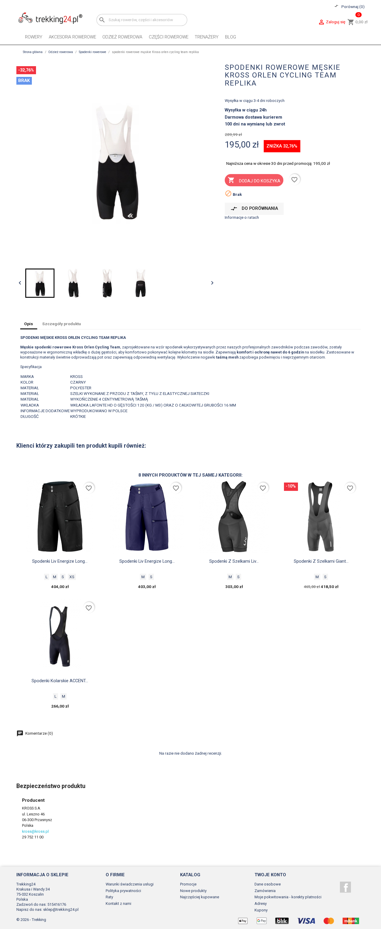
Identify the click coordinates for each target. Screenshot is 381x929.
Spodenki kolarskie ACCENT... (60, 680)
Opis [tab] (28, 323)
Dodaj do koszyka (254, 180)
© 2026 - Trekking (31, 919)
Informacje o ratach (242, 217)
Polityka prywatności (123, 890)
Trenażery (206, 37)
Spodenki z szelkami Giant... (321, 561)
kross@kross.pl (35, 831)
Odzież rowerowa (122, 37)
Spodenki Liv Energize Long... (60, 561)
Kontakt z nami (118, 903)
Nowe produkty (193, 890)
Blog (230, 37)
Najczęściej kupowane (199, 897)
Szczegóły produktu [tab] (61, 323)
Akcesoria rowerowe (72, 37)
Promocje (188, 884)
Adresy (260, 903)
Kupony (261, 910)
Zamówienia (265, 890)
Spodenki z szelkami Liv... (234, 561)
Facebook (345, 887)
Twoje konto (270, 874)
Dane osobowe (267, 884)
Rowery (33, 37)
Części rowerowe (168, 37)
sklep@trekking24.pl (61, 909)
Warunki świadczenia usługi (130, 884)
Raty (109, 897)
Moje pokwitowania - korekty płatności (287, 897)
